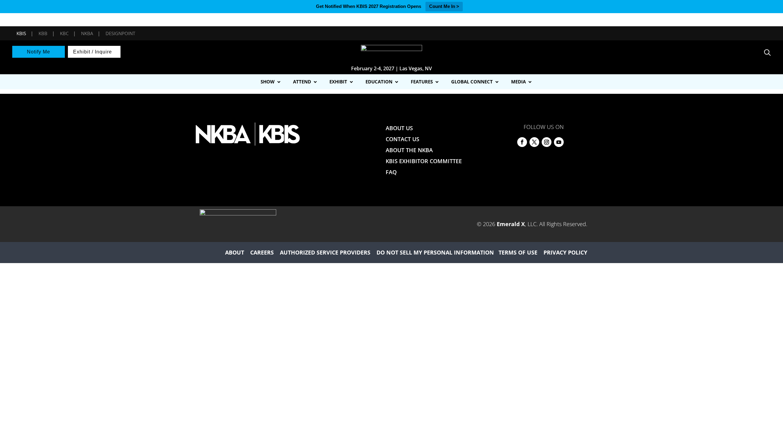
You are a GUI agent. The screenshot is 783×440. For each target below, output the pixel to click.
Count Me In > (444, 6)
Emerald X (511, 224)
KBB (43, 33)
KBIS (21, 33)
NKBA (87, 33)
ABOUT (234, 252)
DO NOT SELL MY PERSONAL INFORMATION (435, 252)
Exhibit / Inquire (92, 51)
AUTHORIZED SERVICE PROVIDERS (325, 252)
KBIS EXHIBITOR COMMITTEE (424, 161)
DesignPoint (120, 33)
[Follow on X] (534, 142)
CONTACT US (402, 139)
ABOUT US (399, 128)
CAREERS (262, 252)
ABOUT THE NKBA (409, 150)
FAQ (391, 172)
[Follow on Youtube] (559, 142)
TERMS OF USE (518, 252)
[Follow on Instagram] (546, 142)
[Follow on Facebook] (522, 142)
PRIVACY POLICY (565, 252)
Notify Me (38, 51)
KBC (64, 33)
